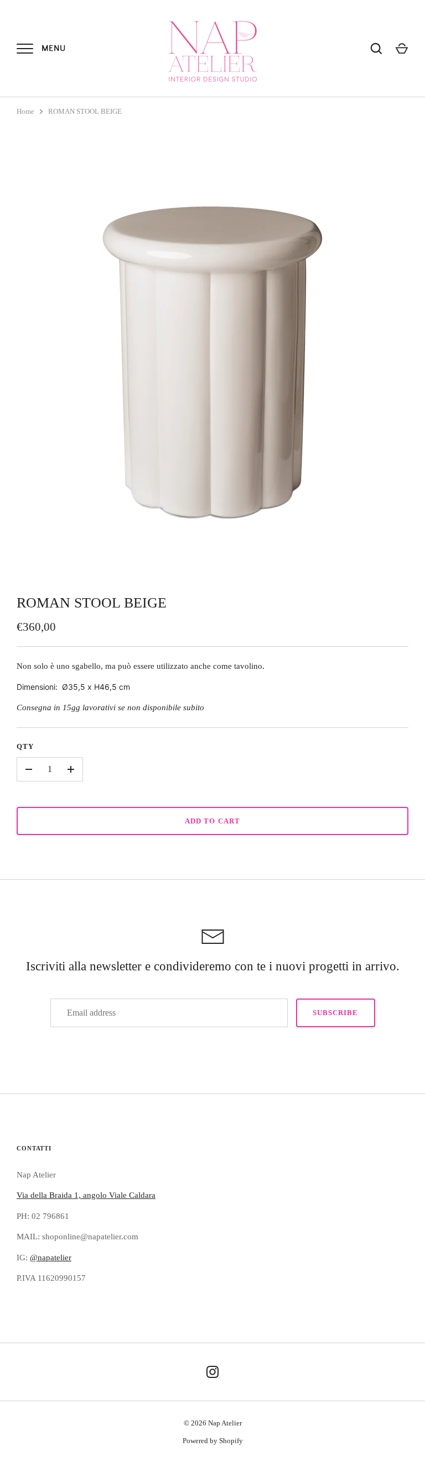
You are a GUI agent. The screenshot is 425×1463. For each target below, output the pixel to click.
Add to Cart (212, 821)
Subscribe (335, 1012)
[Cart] (402, 48)
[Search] (376, 48)
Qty (25, 746)
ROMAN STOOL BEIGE (85, 111)
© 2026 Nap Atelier (213, 1423)
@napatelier (50, 1257)
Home (25, 111)
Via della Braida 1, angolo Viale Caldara (86, 1195)
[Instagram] (212, 1372)
